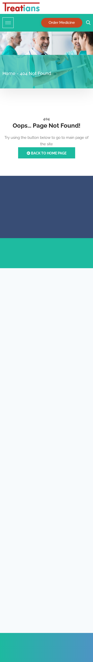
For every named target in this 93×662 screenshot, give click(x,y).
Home (8, 73)
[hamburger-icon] (8, 22)
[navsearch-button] (87, 23)
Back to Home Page (48, 153)
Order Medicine (62, 22)
